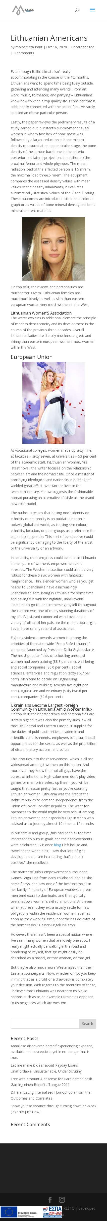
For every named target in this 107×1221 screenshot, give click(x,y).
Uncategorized (82, 47)
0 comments (24, 53)
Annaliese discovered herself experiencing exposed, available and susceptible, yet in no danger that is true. (52, 1052)
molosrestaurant (28, 47)
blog (57, 845)
